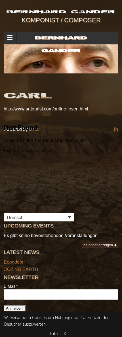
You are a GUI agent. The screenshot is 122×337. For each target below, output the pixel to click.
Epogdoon (14, 261)
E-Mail (11, 286)
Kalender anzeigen (98, 244)
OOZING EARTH (21, 269)
